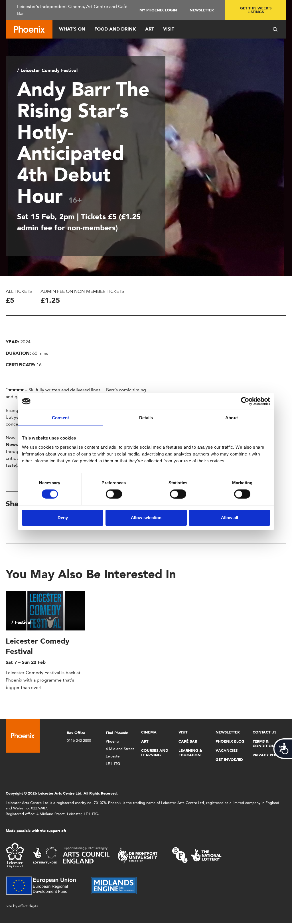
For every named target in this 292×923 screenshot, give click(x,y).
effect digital (28, 906)
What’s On (72, 29)
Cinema (149, 732)
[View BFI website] (197, 855)
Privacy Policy (268, 755)
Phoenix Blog (230, 741)
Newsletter (202, 10)
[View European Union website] (44, 885)
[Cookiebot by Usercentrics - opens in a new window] (245, 401)
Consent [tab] (60, 417)
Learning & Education (190, 752)
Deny (63, 517)
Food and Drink (115, 29)
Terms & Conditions (265, 743)
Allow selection (146, 517)
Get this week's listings (255, 10)
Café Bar (188, 741)
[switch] (114, 494)
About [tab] (231, 417)
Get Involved (229, 759)
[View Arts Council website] (71, 855)
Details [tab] (146, 417)
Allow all (229, 517)
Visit (168, 29)
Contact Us (264, 732)
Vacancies (227, 750)
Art (149, 29)
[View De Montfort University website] (138, 855)
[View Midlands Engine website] (114, 885)
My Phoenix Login (158, 10)
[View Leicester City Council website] (15, 855)
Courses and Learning (154, 752)
